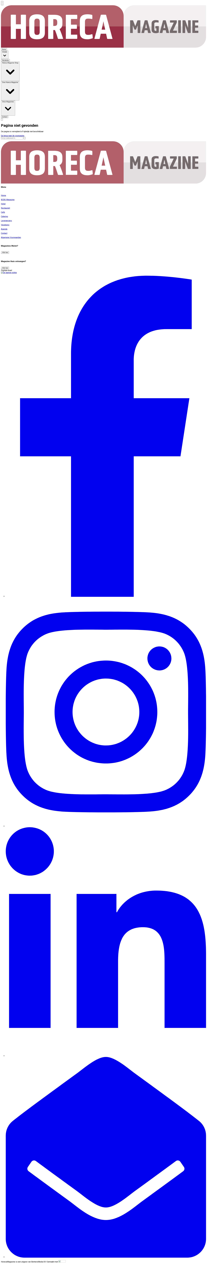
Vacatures (5, 225)
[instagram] (106, 826)
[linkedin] (106, 1056)
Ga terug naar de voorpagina (12, 136)
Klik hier (5, 252)
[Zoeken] (25, 138)
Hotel (3, 204)
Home (3, 195)
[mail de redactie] (106, 1257)
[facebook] (106, 596)
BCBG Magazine (7, 200)
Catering (4, 216)
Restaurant (5, 208)
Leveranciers (6, 221)
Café (3, 212)
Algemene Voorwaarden (11, 237)
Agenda (4, 229)
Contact (4, 233)
